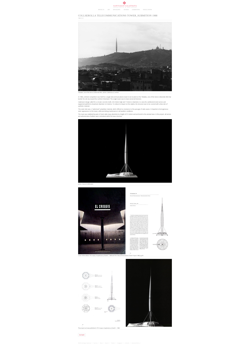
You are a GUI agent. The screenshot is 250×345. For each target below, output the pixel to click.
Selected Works (136, 343)
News (101, 343)
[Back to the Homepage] (125, 4)
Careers (95, 343)
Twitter (113, 343)
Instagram (119, 343)
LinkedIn (127, 343)
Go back (81, 335)
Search (107, 343)
